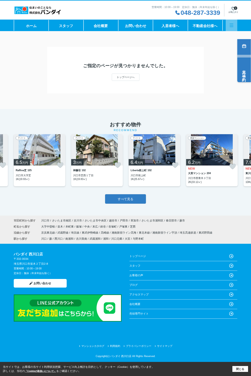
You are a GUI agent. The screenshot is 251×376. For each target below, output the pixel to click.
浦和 (106, 238)
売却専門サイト (139, 313)
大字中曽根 (48, 226)
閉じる (240, 369)
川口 (44, 238)
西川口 (59, 238)
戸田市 (124, 220)
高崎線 (105, 232)
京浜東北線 (48, 232)
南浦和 (69, 238)
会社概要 (101, 26)
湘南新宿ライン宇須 (165, 232)
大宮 (127, 238)
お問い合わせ (135, 26)
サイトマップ (164, 346)
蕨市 (182, 220)
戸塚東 (123, 226)
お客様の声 (136, 275)
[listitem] (39, 160)
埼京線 (75, 232)
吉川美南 (81, 238)
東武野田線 (205, 232)
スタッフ (66, 26)
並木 (60, 226)
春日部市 (171, 220)
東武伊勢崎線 (90, 232)
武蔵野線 (63, 232)
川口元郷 (116, 238)
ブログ (133, 284)
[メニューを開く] (231, 25)
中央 (87, 226)
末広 (95, 226)
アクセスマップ (139, 294)
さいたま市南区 (61, 220)
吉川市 (78, 220)
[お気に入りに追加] (60, 165)
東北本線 (145, 232)
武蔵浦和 (95, 238)
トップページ (137, 256)
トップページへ (126, 77)
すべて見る (125, 199)
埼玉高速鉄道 (188, 232)
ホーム (31, 26)
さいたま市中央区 (95, 220)
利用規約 (115, 346)
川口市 (45, 220)
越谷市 (113, 220)
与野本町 (138, 238)
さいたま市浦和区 (152, 220)
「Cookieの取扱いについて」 (40, 371)
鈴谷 (103, 226)
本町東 (70, 226)
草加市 (135, 220)
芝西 (133, 226)
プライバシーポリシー (138, 346)
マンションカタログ (92, 346)
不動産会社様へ (205, 26)
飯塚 (79, 226)
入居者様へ (170, 26)
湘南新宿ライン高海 (124, 232)
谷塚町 (112, 226)
